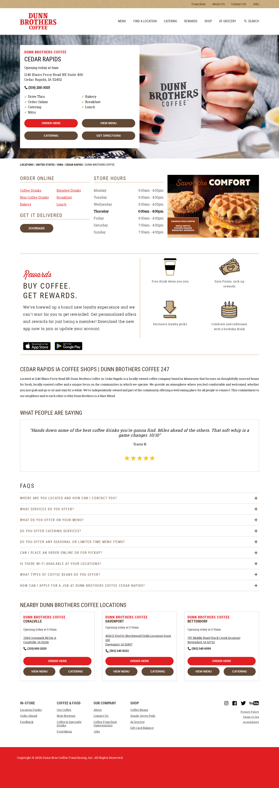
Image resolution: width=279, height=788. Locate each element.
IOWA (60, 164)
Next (255, 209)
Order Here (51, 123)
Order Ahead (28, 716)
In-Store (27, 703)
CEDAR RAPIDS (74, 164)
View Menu (108, 123)
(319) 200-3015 (39, 87)
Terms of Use (251, 717)
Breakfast (64, 197)
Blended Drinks (69, 190)
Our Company (105, 703)
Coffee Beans (139, 710)
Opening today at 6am (41, 67)
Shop (134, 703)
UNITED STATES (45, 164)
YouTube (254, 703)
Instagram (226, 703)
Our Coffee (64, 710)
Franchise (199, 4)
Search (251, 21)
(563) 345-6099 (201, 648)
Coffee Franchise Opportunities (105, 723)
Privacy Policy (250, 712)
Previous (171, 209)
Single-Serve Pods (142, 716)
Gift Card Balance (142, 728)
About (98, 710)
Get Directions (108, 135)
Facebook (234, 703)
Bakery (25, 204)
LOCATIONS (27, 164)
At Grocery (137, 722)
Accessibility (251, 722)
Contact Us (238, 4)
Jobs (256, 4)
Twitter (243, 703)
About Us (218, 4)
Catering (51, 135)
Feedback (26, 722)
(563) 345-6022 (119, 651)
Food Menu (64, 731)
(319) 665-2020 (37, 648)
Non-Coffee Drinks (34, 197)
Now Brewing (66, 716)
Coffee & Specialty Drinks (69, 723)
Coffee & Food (68, 703)
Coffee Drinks (30, 190)
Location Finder (31, 710)
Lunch (61, 204)
